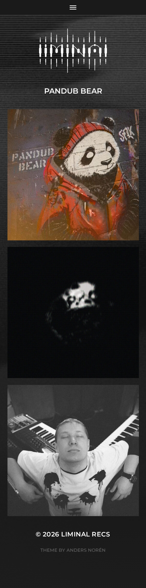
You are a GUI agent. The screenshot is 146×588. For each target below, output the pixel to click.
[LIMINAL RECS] (73, 50)
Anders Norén (86, 550)
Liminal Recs (85, 534)
